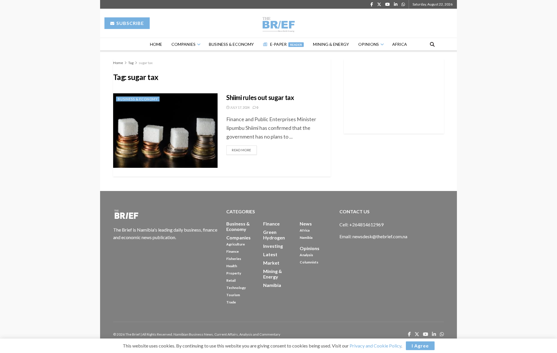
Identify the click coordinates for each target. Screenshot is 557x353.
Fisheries (233, 258)
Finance (232, 251)
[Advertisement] (393, 95)
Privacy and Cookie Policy (375, 345)
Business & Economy (231, 44)
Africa (399, 44)
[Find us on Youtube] (387, 4)
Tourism (233, 295)
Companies (183, 44)
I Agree (420, 345)
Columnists (309, 262)
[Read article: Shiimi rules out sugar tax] (165, 130)
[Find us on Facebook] (371, 4)
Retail (231, 280)
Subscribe (129, 23)
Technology (236, 287)
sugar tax (146, 63)
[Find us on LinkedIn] (395, 4)
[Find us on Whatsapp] (403, 4)
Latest (270, 254)
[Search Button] (432, 44)
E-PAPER (286, 44)
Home (156, 44)
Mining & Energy (331, 44)
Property (233, 273)
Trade (231, 302)
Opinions (368, 44)
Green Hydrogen (274, 234)
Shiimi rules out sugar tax (260, 97)
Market (271, 262)
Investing (273, 246)
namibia (272, 285)
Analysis (306, 255)
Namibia (306, 237)
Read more (244, 148)
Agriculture (235, 244)
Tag (130, 63)
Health (231, 266)
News (306, 223)
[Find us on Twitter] (379, 4)
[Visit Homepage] (278, 23)
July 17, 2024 (239, 107)
